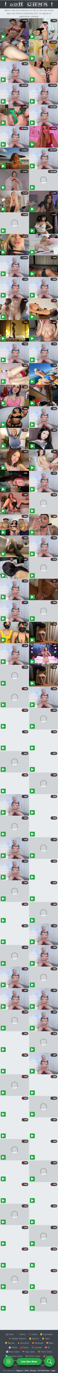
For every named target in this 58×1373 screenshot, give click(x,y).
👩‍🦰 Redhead (37, 1343)
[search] (49, 1361)
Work (27, 1370)
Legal (53, 1370)
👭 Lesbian (36, 1347)
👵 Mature (34, 1338)
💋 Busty (24, 1347)
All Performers (43, 1370)
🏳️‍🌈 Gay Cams (28, 1351)
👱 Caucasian (46, 1334)
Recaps (33, 1370)
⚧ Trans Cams (45, 1351)
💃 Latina (32, 1334)
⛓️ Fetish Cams (32, 1356)
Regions (19, 1370)
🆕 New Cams (12, 1351)
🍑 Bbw (49, 1343)
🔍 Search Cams (45, 1365)
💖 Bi (47, 1347)
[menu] (8, 1361)
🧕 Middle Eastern (17, 1338)
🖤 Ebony (21, 1334)
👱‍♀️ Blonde (10, 1343)
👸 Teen (46, 1338)
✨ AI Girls (48, 1356)
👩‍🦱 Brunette (23, 1343)
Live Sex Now (29, 1361)
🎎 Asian (9, 1334)
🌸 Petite (13, 1347)
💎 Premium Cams (14, 1356)
